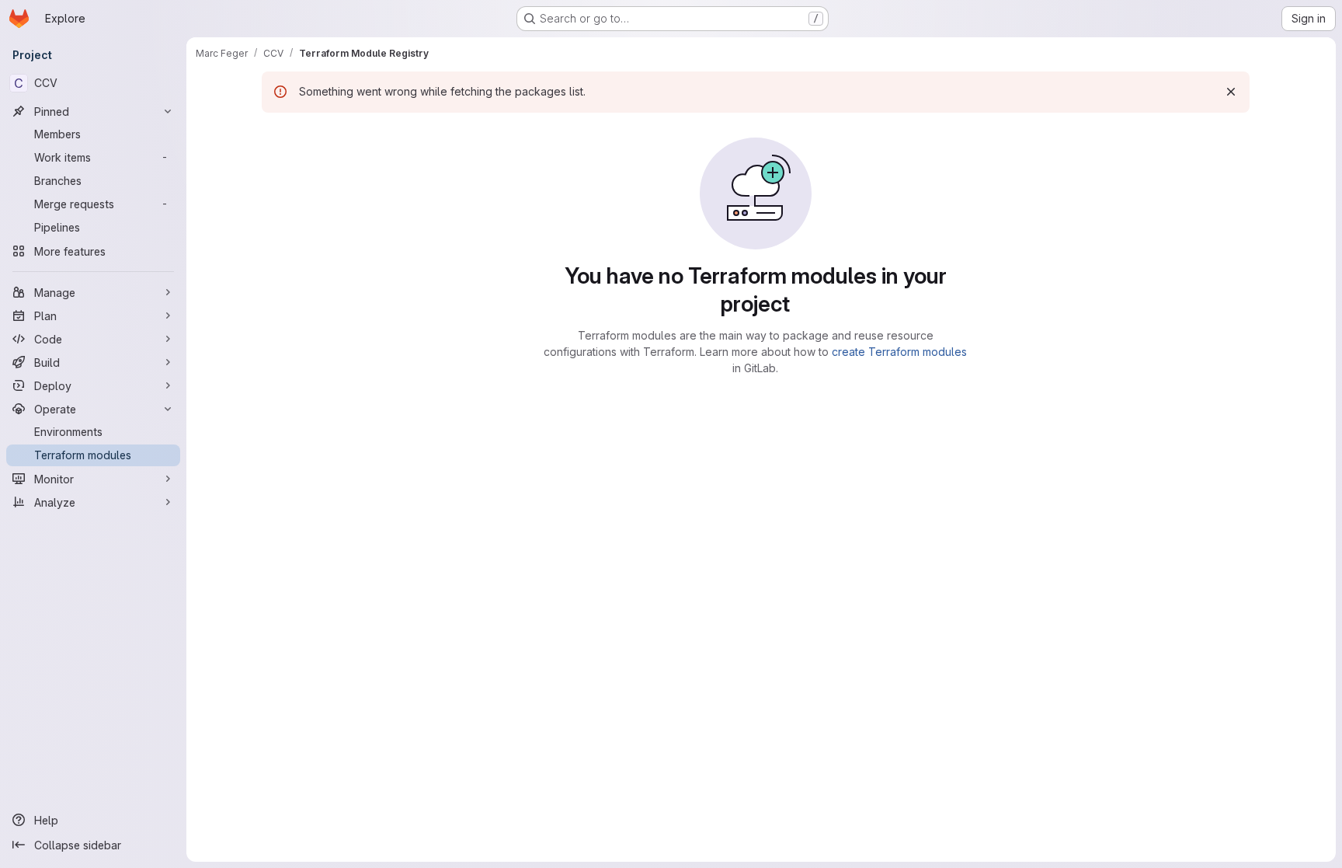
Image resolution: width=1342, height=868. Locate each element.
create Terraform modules (899, 351)
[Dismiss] (1231, 91)
